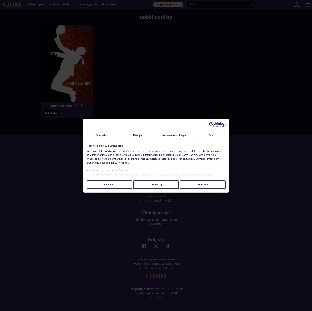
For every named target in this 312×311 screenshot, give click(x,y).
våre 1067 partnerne (105, 151)
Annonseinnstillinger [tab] (174, 135)
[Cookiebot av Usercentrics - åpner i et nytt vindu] (211, 124)
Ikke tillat (109, 184)
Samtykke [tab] (101, 135)
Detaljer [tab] (137, 135)
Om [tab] (211, 135)
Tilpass (154, 184)
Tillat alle (203, 184)
